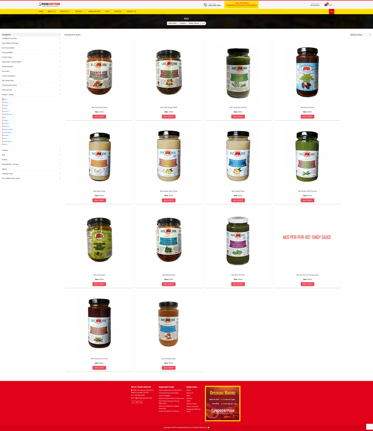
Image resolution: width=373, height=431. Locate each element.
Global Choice (8, 114)
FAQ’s (107, 11)
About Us (51, 11)
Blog (188, 396)
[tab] (31, 35)
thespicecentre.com (184, 427)
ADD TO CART (99, 116)
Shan (5, 144)
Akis (5, 99)
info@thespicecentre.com (142, 398)
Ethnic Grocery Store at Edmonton (171, 398)
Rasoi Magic (7, 141)
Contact (189, 398)
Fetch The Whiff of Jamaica (169, 411)
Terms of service (192, 406)
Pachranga (7, 132)
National (6, 126)
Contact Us (131, 11)
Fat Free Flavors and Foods (168, 393)
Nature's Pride (8, 129)
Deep (5, 108)
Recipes (78, 11)
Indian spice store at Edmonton (170, 390)
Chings (6, 105)
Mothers (6, 123)
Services (118, 11)
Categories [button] (6, 35)
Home (41, 11)
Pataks (6, 135)
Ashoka (6, 102)
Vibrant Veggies (164, 396)
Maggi (6, 120)
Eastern (6, 111)
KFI (5, 117)
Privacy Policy (191, 404)
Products (64, 11)
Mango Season (94, 11)
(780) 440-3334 (214, 4)
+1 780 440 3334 (138, 395)
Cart (329, 4)
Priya (5, 138)
